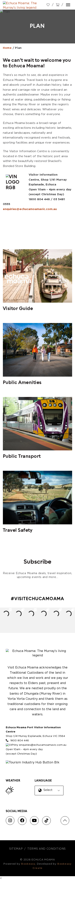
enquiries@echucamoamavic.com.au (30, 209)
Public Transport (22, 456)
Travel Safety (17, 530)
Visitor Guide (18, 308)
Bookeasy (28, 864)
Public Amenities (22, 382)
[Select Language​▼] (49, 793)
